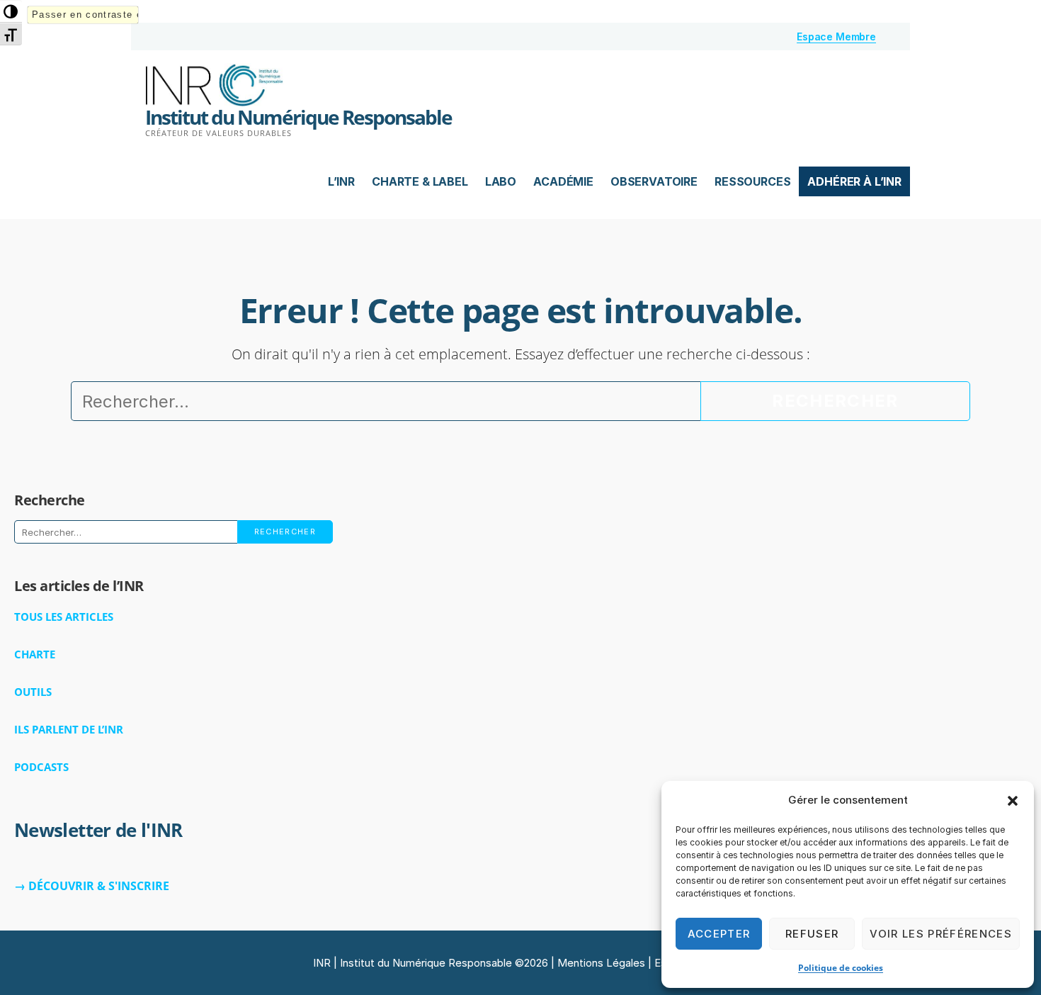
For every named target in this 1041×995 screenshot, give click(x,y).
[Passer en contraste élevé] (11, 11)
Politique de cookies (840, 968)
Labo (500, 181)
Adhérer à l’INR (854, 181)
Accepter (719, 933)
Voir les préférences (941, 933)
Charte (34, 654)
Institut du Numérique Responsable (298, 116)
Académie (563, 181)
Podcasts (41, 767)
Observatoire (654, 181)
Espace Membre (836, 36)
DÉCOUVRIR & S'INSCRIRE (98, 886)
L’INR (341, 181)
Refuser (811, 933)
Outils (33, 692)
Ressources (752, 181)
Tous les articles (63, 616)
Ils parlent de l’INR (68, 729)
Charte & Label (420, 181)
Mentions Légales (601, 962)
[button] (1013, 801)
